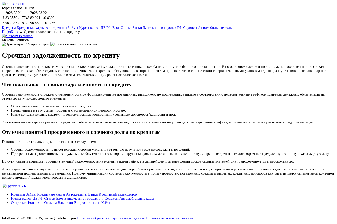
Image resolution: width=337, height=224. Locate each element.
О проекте (19, 203)
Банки (137, 28)
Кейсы (106, 203)
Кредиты (9, 28)
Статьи (126, 28)
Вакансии (65, 203)
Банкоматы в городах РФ (162, 28)
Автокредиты (56, 28)
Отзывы (50, 203)
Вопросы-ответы (87, 203)
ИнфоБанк (10, 32)
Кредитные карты (31, 28)
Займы (73, 28)
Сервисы (190, 28)
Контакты (35, 203)
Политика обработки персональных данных (111, 218)
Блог (116, 28)
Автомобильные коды (215, 28)
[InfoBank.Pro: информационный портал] (13, 4)
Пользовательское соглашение (169, 218)
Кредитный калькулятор (118, 194)
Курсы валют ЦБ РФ (95, 28)
